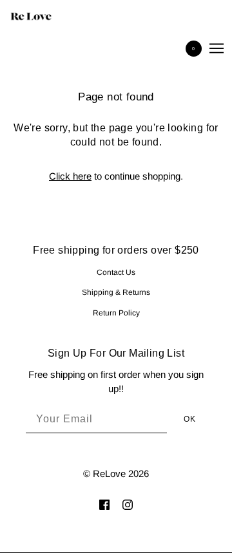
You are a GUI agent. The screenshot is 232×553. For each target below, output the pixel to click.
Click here (70, 176)
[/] (43, 16)
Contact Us (116, 272)
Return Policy (116, 312)
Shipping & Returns (116, 292)
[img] (104, 504)
